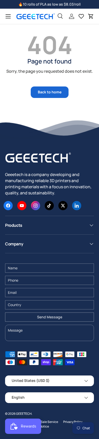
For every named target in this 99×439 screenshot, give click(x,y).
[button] (90, 16)
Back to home (49, 92)
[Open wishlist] (81, 16)
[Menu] (8, 16)
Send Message (49, 317)
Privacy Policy (72, 422)
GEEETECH (23, 413)
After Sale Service (45, 422)
